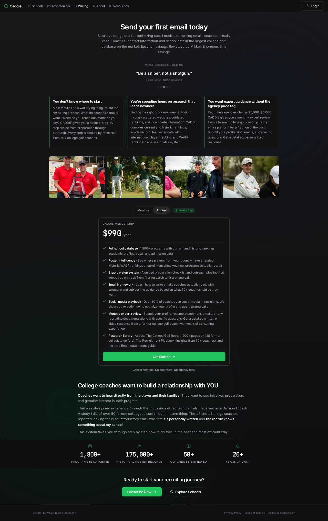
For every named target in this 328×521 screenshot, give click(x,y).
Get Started (161, 357)
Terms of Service (254, 512)
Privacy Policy (232, 512)
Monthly (143, 210)
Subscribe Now (139, 492)
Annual (161, 210)
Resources (121, 6)
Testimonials (61, 6)
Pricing (83, 6)
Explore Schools (188, 492)
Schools (37, 6)
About (100, 6)
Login (315, 6)
